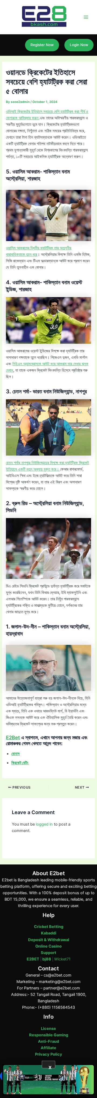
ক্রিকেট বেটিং (20, 762)
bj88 (46, 959)
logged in (44, 824)
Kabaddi (48, 933)
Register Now (42, 45)
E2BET (33, 959)
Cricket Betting (48, 926)
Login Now (79, 45)
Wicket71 (62, 959)
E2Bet (13, 737)
